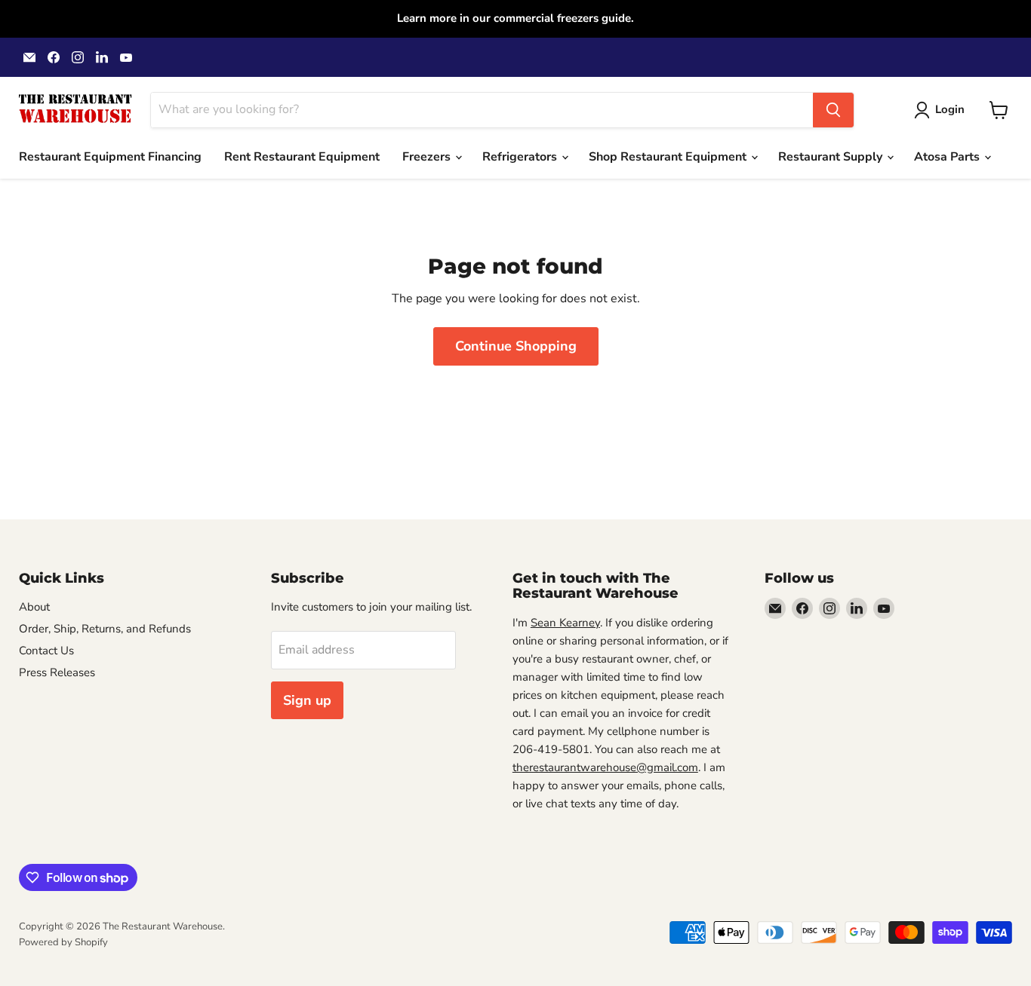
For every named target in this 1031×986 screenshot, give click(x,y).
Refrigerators (521, 157)
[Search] (833, 110)
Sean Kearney (565, 622)
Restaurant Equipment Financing (110, 157)
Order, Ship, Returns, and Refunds (105, 628)
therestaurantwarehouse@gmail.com (605, 767)
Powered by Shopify (63, 942)
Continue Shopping (516, 346)
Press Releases (57, 672)
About (34, 606)
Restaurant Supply (831, 157)
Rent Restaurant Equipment (302, 157)
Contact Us (46, 650)
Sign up (307, 700)
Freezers (428, 157)
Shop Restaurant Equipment (669, 157)
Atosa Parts (948, 157)
